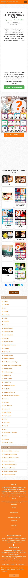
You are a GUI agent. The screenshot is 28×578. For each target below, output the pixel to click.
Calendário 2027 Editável (14, 135)
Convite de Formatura (9, 474)
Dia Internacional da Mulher (11, 395)
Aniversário (6, 315)
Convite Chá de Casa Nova (11, 451)
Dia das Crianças (8, 372)
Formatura (6, 422)
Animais (5, 311)
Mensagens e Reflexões (10, 432)
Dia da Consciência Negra (10, 362)
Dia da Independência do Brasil (12, 365)
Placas (5, 436)
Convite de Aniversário (10, 464)
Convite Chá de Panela (10, 454)
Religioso (6, 439)
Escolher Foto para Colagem (14, 87)
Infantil (5, 426)
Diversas (6, 399)
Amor (5, 308)
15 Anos (5, 301)
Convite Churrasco (8, 461)
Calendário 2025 (18, 20)
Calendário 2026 (8, 335)
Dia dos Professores (9, 392)
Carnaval (6, 348)
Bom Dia (5, 325)
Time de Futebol (8, 443)
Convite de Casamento (10, 471)
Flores (5, 419)
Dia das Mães (7, 375)
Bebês (5, 318)
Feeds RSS (14, 564)
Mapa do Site (5, 564)
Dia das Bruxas (7, 369)
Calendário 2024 (8, 328)
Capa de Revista (8, 342)
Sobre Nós (21, 564)
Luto (4, 429)
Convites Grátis (14, 525)
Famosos (6, 402)
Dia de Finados (7, 379)
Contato (14, 509)
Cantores (6, 338)
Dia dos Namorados (9, 385)
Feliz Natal (6, 409)
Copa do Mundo (8, 355)
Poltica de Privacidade (14, 512)
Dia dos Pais (6, 389)
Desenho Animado (8, 358)
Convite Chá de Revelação (11, 458)
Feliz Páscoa (7, 412)
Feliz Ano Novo (7, 405)
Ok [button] (14, 575)
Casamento (6, 352)
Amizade (6, 305)
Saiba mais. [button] (5, 571)
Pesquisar (14, 292)
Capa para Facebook (9, 345)
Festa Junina (7, 416)
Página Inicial (8, 20)
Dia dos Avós (7, 382)
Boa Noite (6, 321)
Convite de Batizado (9, 468)
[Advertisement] (14, 56)
